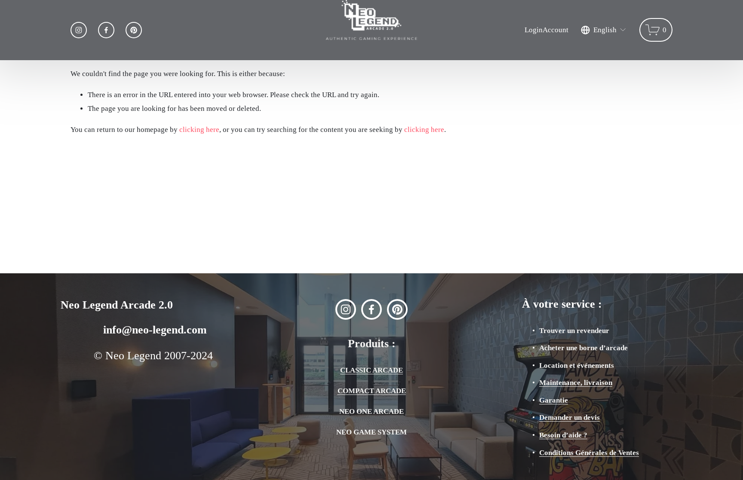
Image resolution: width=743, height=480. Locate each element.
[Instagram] (79, 30)
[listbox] (603, 29)
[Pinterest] (134, 30)
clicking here (199, 129)
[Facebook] (106, 30)
